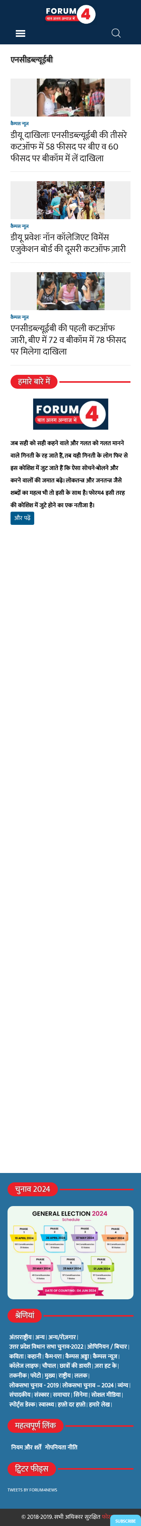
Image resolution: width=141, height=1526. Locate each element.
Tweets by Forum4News (32, 1490)
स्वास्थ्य (46, 1405)
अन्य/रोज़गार (62, 1338)
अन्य (40, 1338)
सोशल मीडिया (106, 1395)
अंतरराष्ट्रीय (20, 1338)
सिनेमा (81, 1395)
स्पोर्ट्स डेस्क (22, 1405)
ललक (80, 1376)
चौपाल (49, 1366)
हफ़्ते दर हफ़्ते (71, 1405)
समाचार (61, 1395)
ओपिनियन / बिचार (107, 1347)
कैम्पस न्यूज (20, 123)
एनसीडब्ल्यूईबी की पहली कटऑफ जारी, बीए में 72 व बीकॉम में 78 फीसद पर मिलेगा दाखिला (68, 340)
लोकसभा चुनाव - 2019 (34, 1386)
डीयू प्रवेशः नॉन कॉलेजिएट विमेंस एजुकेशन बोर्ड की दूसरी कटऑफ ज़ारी (68, 243)
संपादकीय (19, 1395)
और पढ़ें (22, 518)
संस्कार (41, 1395)
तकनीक (18, 1376)
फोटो (35, 1376)
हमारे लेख (99, 1405)
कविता (16, 1357)
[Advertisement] (70, 637)
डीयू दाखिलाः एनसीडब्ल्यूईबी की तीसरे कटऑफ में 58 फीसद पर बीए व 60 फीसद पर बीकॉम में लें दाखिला (69, 147)
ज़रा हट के (106, 1366)
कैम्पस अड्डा (77, 1357)
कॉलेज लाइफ (23, 1366)
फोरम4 (109, 1517)
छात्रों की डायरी (75, 1366)
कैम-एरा (53, 1357)
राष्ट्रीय (65, 1376)
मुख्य (50, 1376)
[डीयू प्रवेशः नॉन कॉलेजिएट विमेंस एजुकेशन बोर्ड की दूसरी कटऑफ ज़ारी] (71, 214)
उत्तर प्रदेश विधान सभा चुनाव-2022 (46, 1347)
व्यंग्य (123, 1386)
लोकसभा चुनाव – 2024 (88, 1386)
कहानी (34, 1357)
